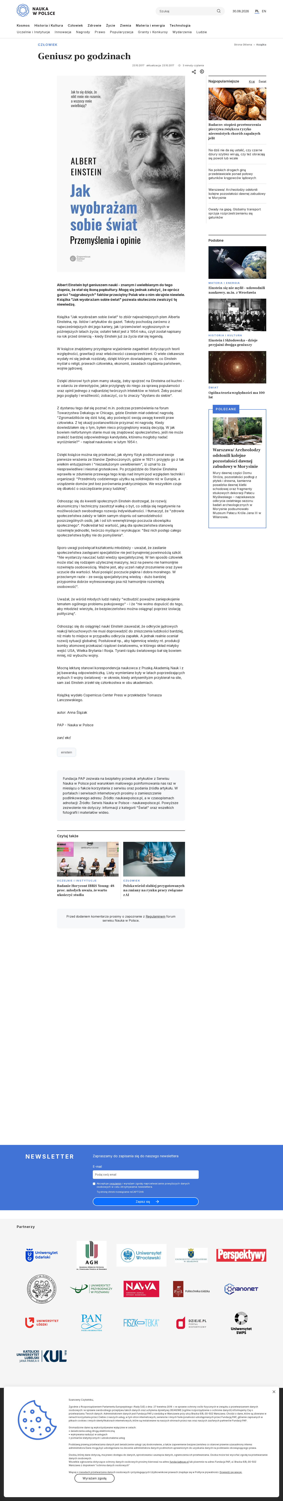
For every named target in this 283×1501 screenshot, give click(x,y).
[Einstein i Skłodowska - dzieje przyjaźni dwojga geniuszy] (237, 323)
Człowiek (75, 25)
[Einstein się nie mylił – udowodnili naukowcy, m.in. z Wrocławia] (237, 270)
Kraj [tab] (252, 81)
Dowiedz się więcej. (231, 1472)
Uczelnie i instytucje (77, 880)
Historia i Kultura (48, 25)
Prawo (100, 32)
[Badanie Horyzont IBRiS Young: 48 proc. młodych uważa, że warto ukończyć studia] (88, 870)
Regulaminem (155, 916)
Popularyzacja (121, 32)
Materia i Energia (224, 282)
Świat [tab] (262, 81)
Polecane (226, 409)
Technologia (180, 25)
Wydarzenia (182, 32)
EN (264, 11)
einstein (66, 752)
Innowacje (63, 32)
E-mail (97, 1166)
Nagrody (83, 32)
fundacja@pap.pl (179, 1461)
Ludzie (201, 32)
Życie (110, 25)
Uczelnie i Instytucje (33, 32)
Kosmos (23, 25)
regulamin (115, 1183)
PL (257, 11)
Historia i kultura (225, 335)
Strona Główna (243, 44)
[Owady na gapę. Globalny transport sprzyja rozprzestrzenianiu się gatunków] (237, 213)
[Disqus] (121, 986)
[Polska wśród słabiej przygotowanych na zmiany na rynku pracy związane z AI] (154, 870)
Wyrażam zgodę (94, 1478)
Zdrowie (94, 25)
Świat (213, 387)
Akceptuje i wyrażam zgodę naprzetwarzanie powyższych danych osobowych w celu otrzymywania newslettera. (143, 1185)
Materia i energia (150, 25)
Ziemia (125, 25)
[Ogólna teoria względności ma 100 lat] (237, 375)
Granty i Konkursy (153, 32)
